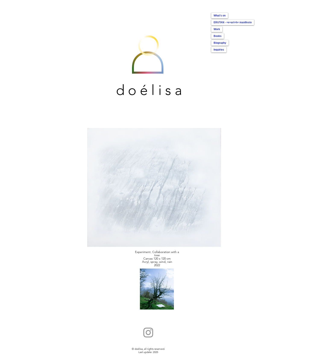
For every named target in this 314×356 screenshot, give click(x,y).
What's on (220, 15)
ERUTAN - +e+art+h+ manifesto (233, 22)
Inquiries (219, 49)
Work (217, 29)
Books (218, 36)
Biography (220, 42)
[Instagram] (148, 332)
